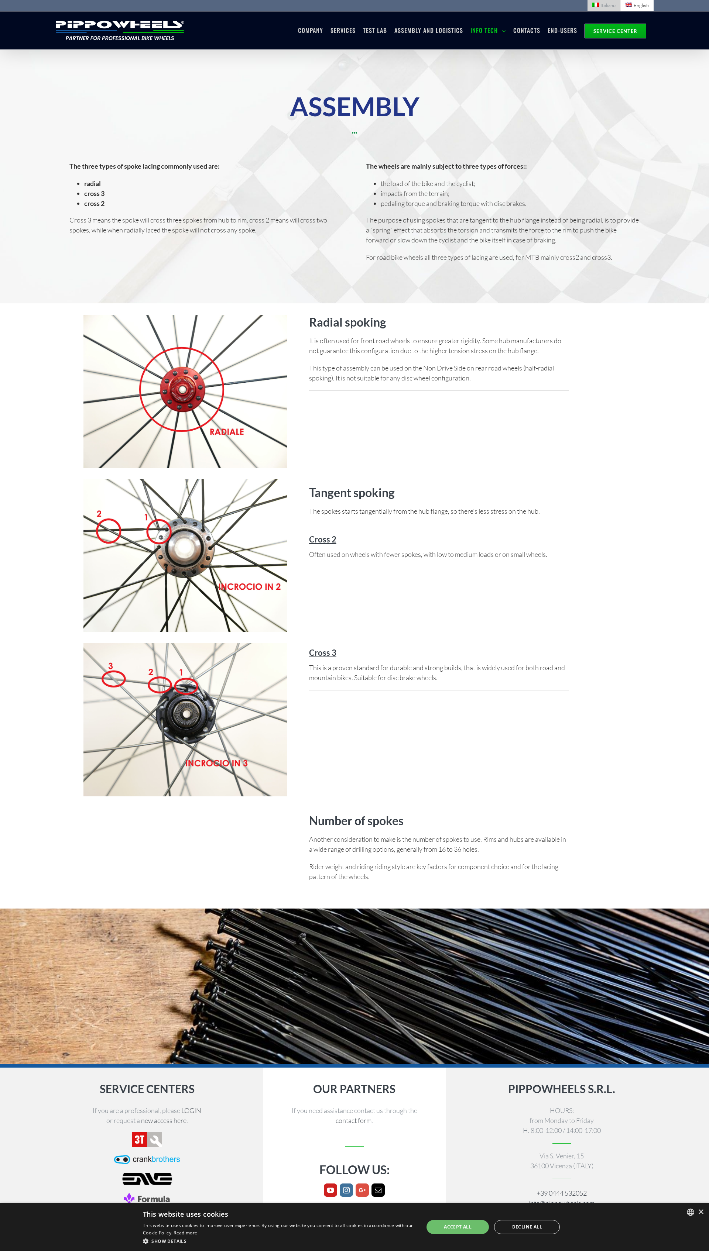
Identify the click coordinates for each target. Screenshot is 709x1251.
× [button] (700, 1212)
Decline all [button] (527, 1227)
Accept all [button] (458, 1227)
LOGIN (191, 1110)
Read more (185, 1233)
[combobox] (690, 1212)
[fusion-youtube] (330, 1190)
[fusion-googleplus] (362, 1190)
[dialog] (354, 1227)
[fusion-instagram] (346, 1190)
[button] (279, 1241)
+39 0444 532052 (562, 1193)
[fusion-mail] (378, 1190)
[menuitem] (604, 5)
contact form (353, 1120)
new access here (163, 1120)
